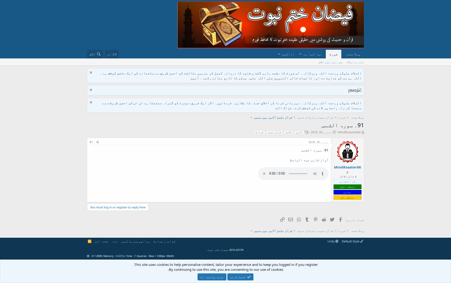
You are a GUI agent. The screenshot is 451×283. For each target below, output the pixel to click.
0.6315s (120, 256)
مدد (115, 241)
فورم (333, 54)
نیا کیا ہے (312, 54)
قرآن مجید (274, 132)
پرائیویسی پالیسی (135, 241)
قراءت (259, 132)
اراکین (288, 54)
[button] (300, 54)
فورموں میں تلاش (331, 62)
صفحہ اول (102, 241)
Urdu (331, 241)
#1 (91, 142)
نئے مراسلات (355, 62)
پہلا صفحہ (353, 54)
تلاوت (288, 132)
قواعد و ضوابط (164, 241)
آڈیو (299, 132)
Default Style (351, 241)
